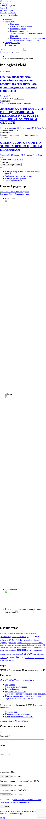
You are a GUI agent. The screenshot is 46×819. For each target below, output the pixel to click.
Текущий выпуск (12, 42)
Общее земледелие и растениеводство (16, 103)
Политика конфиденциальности (19, 716)
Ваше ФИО (5, 736)
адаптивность (12, 643)
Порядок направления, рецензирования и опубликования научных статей (27, 39)
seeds (18, 637)
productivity (5, 636)
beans (17, 633)
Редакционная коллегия (20, 31)
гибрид (9, 645)
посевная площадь (25, 647)
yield (18, 639)
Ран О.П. (4, 128)
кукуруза (34, 645)
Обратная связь (11, 712)
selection (23, 637)
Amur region (11, 633)
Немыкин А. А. (31, 155)
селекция (21, 649)
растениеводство (5, 650)
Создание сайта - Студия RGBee (14, 721)
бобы (41, 643)
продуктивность (38, 647)
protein (14, 637)
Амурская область (27, 640)
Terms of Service (13, 813)
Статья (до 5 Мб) (7, 772)
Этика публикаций (13, 181)
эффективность (9, 660)
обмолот (16, 647)
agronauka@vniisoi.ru (9, 15)
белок (19, 643)
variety (11, 639)
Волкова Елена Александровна (14, 194)
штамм (2, 660)
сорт (25, 653)
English (11, 10)
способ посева (39, 654)
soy (28, 637)
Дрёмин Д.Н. (40, 128)
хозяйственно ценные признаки (34, 658)
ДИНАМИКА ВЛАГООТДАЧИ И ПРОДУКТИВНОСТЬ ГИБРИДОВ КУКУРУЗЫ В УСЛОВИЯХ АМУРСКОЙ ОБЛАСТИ (21, 115)
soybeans (3, 640)
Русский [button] (3, 8)
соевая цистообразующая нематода (11, 654)
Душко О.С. (5, 96)
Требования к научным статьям (18, 176)
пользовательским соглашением (27, 800)
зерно (22, 645)
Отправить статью (8, 52)
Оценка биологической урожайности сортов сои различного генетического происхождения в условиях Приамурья (18, 83)
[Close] (1, 167)
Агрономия (5, 71)
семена (29, 650)
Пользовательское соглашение (18, 714)
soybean (35, 636)
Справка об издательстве (21, 26)
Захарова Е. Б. (6, 155)
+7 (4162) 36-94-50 (8, 13)
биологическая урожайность (30, 643)
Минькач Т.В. (18, 155)
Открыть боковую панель (11, 165)
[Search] (25, 50)
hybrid (21, 633)
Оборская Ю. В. (15, 128)
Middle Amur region (30, 633)
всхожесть (3, 645)
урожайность (16, 657)
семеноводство (37, 650)
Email (2, 745)
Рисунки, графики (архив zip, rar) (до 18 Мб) (19, 781)
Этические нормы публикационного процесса (25, 694)
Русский (3, 10)
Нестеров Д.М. (28, 128)
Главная (8, 19)
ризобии (13, 650)
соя (30, 653)
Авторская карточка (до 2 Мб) (13, 790)
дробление (16, 645)
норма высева (8, 647)
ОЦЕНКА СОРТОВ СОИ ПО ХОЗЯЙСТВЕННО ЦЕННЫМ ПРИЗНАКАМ (21, 146)
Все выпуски (10, 45)
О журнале (10, 22)
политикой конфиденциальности (14, 802)
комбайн (27, 645)
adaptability (3, 633)
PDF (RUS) (19, 98)
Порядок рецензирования (16, 178)
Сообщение (5, 754)
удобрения (3, 658)
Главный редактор (18, 29)
